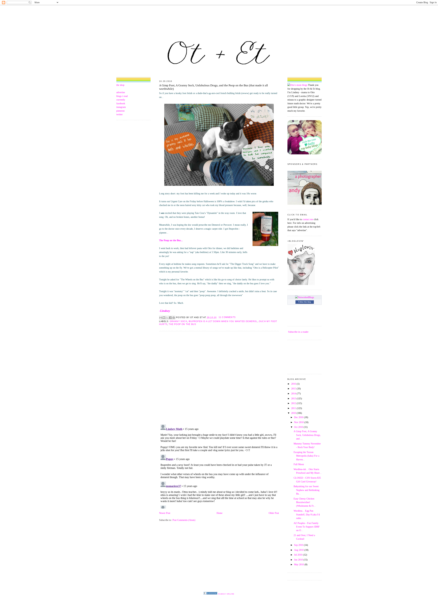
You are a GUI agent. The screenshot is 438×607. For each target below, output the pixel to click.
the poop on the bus (182, 324)
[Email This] (160, 317)
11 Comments (227, 317)
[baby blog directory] (304, 153)
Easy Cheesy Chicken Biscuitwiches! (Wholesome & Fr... (305, 502)
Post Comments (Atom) (183, 520)
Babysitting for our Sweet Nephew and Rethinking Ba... (306, 490)
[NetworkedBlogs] (304, 297)
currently (120, 99)
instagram (121, 107)
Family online (226, 594)
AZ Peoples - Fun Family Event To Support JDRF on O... (307, 527)
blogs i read (122, 96)
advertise (120, 92)
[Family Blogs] (210, 593)
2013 (294, 398)
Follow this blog (304, 302)
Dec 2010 (299, 417)
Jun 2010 (299, 559)
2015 (294, 388)
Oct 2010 (299, 427)
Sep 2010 (299, 545)
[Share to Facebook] (170, 317)
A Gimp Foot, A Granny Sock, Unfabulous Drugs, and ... (307, 435)
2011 (294, 408)
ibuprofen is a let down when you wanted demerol (223, 321)
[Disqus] (219, 377)
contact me (308, 219)
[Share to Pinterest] (173, 317)
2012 (294, 403)
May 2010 (299, 564)
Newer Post (164, 513)
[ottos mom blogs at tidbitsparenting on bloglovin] (301, 284)
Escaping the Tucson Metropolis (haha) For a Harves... (306, 456)
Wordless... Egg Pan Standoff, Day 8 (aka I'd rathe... (307, 514)
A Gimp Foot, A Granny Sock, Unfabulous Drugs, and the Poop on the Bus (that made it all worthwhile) (213, 87)
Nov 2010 (299, 422)
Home (219, 513)
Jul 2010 (298, 554)
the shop (120, 85)
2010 (294, 413)
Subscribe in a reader (298, 331)
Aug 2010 (299, 550)
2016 (294, 383)
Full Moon (299, 464)
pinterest (120, 110)
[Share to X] (167, 317)
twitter (119, 114)
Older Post (274, 513)
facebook (120, 103)
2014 (294, 393)
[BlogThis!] (164, 317)
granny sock (178, 321)
